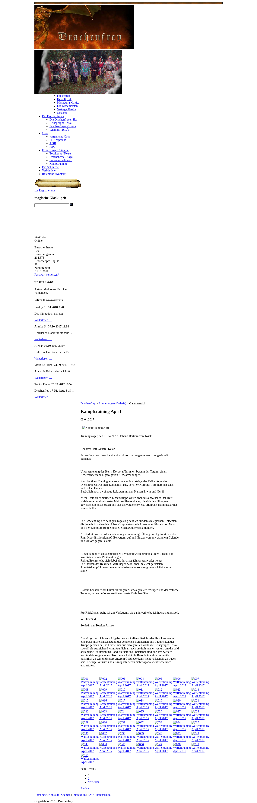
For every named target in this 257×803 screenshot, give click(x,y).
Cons (45, 133)
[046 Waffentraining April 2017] (145, 751)
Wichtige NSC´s (59, 129)
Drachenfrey (88, 403)
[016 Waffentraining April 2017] (108, 707)
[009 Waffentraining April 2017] (108, 696)
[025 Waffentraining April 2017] (145, 718)
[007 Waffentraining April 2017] (200, 685)
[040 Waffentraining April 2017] (163, 740)
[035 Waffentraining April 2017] (200, 729)
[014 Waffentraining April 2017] (200, 696)
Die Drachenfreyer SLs (63, 119)
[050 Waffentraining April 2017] (90, 762)
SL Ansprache (57, 139)
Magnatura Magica (68, 102)
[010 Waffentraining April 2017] (126, 696)
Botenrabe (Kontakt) (54, 173)
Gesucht (62, 112)
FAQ (52, 146)
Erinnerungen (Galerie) (55, 150)
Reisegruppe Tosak (60, 122)
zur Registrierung (44, 190)
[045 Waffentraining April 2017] (126, 751)
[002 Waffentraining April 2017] (108, 685)
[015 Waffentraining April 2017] (90, 707)
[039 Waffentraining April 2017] (145, 740)
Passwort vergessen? (46, 274)
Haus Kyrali (64, 99)
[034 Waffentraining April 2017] (182, 729)
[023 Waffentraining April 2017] (108, 718)
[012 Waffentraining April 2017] (163, 696)
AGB (52, 143)
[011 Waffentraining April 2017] (145, 696)
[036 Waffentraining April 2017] (90, 740)
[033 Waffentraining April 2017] (163, 729)
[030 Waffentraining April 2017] (108, 729)
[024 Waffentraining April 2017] (126, 718)
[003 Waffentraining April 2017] (126, 685)
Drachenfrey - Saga (61, 156)
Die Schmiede (50, 167)
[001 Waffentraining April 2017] (90, 685)
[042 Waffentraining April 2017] (200, 740)
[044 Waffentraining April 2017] (108, 751)
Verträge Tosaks (66, 109)
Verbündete (49, 170)
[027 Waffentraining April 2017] (182, 718)
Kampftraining (58, 163)
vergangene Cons (59, 136)
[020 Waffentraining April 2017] (182, 707)
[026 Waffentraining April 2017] (163, 718)
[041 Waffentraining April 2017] (182, 740)
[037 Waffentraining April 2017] (108, 740)
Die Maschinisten (67, 106)
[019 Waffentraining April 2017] (163, 707)
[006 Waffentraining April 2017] (182, 685)
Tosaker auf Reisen (60, 153)
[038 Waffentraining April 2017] (126, 740)
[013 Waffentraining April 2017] (182, 696)
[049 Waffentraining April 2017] (200, 751)
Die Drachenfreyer (53, 116)
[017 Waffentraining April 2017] (126, 707)
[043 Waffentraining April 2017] (90, 751)
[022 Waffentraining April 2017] (90, 718)
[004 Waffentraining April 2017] (145, 685)
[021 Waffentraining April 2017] (200, 707)
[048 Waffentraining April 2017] (182, 751)
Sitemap (66, 794)
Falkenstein (64, 95)
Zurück (85, 788)
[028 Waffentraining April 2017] (200, 718)
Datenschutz (103, 794)
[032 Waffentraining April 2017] (145, 729)
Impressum (79, 794)
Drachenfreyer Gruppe (62, 126)
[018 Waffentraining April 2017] (145, 707)
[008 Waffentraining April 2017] (90, 696)
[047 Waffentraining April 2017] (163, 751)
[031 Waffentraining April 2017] (126, 729)
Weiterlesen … (43, 320)
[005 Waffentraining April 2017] (163, 685)
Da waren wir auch (60, 160)
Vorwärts (93, 782)
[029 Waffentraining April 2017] (90, 729)
